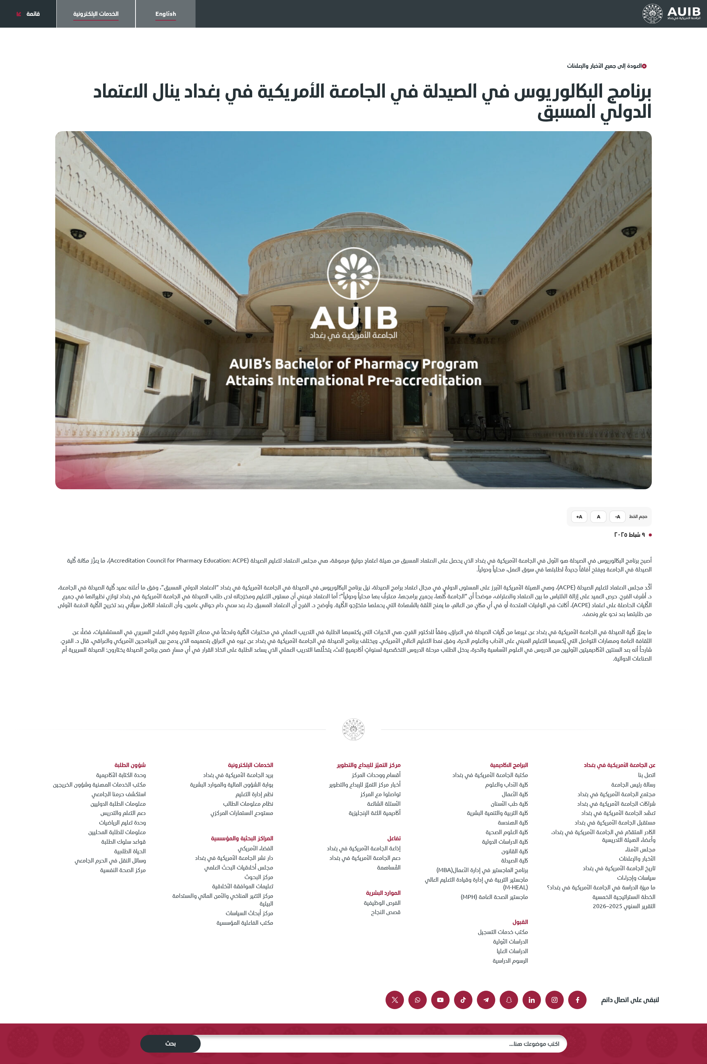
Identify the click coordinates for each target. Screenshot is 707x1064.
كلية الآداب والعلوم (506, 784)
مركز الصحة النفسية (123, 870)
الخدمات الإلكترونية (250, 765)
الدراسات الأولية (510, 941)
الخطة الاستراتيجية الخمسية (623, 897)
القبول (520, 921)
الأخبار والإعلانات (637, 858)
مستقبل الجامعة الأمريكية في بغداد (615, 822)
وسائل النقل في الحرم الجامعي (110, 860)
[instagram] (554, 1000)
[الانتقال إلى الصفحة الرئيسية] (671, 14)
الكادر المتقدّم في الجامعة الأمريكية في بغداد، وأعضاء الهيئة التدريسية (603, 836)
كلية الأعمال (515, 794)
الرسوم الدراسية (510, 960)
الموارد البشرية (383, 892)
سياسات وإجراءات (636, 877)
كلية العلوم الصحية (507, 832)
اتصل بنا (646, 775)
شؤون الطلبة (130, 765)
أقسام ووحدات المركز (376, 775)
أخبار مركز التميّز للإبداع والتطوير (365, 784)
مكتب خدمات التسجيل (503, 932)
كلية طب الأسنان (509, 803)
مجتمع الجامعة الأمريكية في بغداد (616, 794)
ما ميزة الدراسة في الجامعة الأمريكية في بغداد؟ (601, 887)
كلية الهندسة (513, 822)
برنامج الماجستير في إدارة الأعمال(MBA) (482, 870)
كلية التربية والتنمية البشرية (497, 813)
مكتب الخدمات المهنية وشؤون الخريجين (99, 784)
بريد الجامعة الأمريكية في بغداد (238, 775)
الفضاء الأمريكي (255, 848)
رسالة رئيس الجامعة (633, 784)
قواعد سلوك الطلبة (123, 841)
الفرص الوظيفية (382, 902)
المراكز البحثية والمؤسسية (242, 838)
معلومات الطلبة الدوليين (118, 803)
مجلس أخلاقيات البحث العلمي (238, 867)
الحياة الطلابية (130, 851)
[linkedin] (532, 1000)
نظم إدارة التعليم (254, 794)
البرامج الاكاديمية (509, 765)
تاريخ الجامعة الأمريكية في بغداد (619, 868)
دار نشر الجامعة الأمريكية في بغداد (234, 858)
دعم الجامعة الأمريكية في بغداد (365, 858)
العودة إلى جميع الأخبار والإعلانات (604, 66)
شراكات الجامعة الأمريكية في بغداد (616, 803)
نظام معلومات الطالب (248, 803)
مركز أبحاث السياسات (249, 913)
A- (617, 516)
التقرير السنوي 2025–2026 (624, 906)
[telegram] (486, 1000)
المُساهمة (389, 867)
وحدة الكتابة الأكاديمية (121, 775)
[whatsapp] (417, 1000)
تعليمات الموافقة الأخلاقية (242, 886)
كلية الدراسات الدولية (505, 841)
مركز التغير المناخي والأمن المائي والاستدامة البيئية (222, 899)
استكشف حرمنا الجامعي (119, 794)
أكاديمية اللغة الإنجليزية (375, 813)
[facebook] (577, 1000)
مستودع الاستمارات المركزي (242, 813)
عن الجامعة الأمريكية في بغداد (619, 765)
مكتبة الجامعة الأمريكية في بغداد (490, 775)
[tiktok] (463, 1000)
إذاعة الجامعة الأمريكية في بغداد (364, 848)
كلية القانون (515, 851)
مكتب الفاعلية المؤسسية (245, 922)
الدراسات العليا (512, 951)
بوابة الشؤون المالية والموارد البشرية (231, 784)
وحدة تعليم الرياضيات (122, 822)
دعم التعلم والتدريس (123, 813)
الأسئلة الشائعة (384, 803)
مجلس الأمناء (640, 849)
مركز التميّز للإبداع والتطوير (369, 765)
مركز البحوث (259, 877)
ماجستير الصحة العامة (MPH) (494, 897)
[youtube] (440, 1000)
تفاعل (394, 838)
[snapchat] (509, 1000)
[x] (395, 1000)
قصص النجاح (386, 912)
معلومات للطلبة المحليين (117, 832)
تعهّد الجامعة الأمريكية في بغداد (618, 813)
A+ (579, 516)
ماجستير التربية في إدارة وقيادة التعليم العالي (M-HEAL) (476, 883)
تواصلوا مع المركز (380, 794)
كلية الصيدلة (514, 860)
